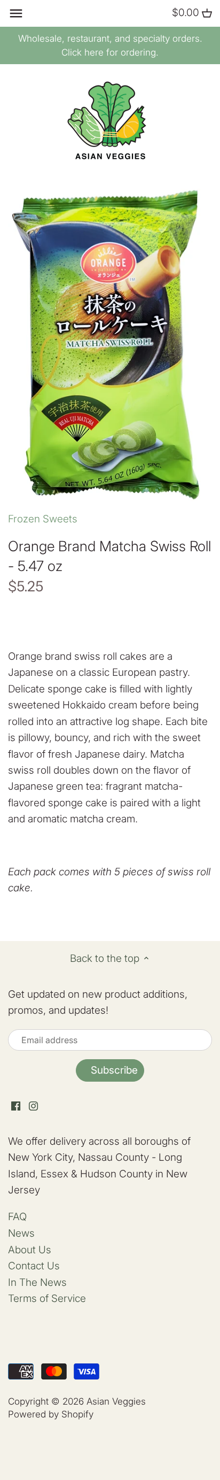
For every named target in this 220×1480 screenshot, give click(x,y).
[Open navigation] (16, 13)
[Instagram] (33, 1106)
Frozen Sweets (42, 519)
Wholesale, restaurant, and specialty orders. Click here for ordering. (110, 45)
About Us (29, 1250)
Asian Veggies (116, 1401)
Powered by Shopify (50, 1414)
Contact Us (34, 1266)
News (21, 1233)
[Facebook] (15, 1106)
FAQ (17, 1217)
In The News (37, 1282)
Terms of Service (47, 1298)
